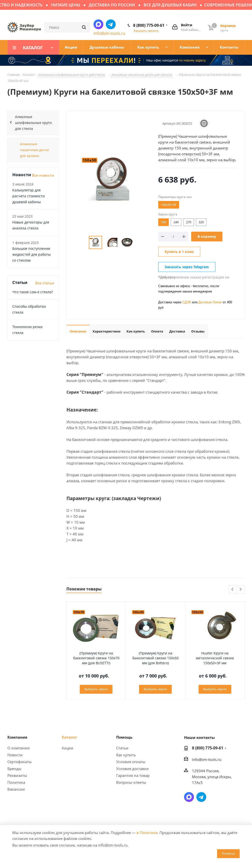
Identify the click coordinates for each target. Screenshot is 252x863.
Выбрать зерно (96, 689)
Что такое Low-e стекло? (32, 292)
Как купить (126, 754)
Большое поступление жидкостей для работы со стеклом (31, 254)
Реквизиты (17, 775)
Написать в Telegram (111, 24)
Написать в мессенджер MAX (98, 24)
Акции (67, 747)
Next (240, 589)
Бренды (14, 768)
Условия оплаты (130, 761)
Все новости (43, 175)
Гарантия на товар (133, 775)
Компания (17, 737)
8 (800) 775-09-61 (148, 25)
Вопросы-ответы (131, 782)
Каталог (69, 737)
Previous (233, 589)
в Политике (147, 832)
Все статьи (44, 282)
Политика (16, 782)
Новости (15, 754)
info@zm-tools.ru (109, 33)
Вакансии (16, 789)
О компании (18, 747)
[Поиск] (84, 27)
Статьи (122, 747)
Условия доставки (132, 768)
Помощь (124, 737)
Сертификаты (19, 761)
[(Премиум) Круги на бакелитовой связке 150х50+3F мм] (111, 178)
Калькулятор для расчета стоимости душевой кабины (28, 196)
